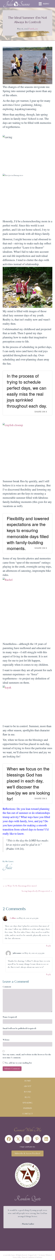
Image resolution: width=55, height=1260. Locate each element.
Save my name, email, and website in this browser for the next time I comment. (27, 1056)
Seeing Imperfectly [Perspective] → (37, 891)
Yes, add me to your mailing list (18, 1062)
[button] (9, 1139)
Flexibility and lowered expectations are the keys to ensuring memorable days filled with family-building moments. (28, 533)
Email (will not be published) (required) (19, 1028)
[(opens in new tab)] (27, 1175)
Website (6, 1039)
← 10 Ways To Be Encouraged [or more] (19, 885)
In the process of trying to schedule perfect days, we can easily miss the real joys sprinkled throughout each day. (27, 391)
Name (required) (10, 1017)
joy (36, 28)
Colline (13, 918)
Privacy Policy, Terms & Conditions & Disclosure (27, 1257)
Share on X (40, 411)
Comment (7, 986)
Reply (48, 945)
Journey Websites (46, 1255)
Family (31, 28)
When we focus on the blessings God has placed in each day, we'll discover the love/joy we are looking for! (28, 783)
